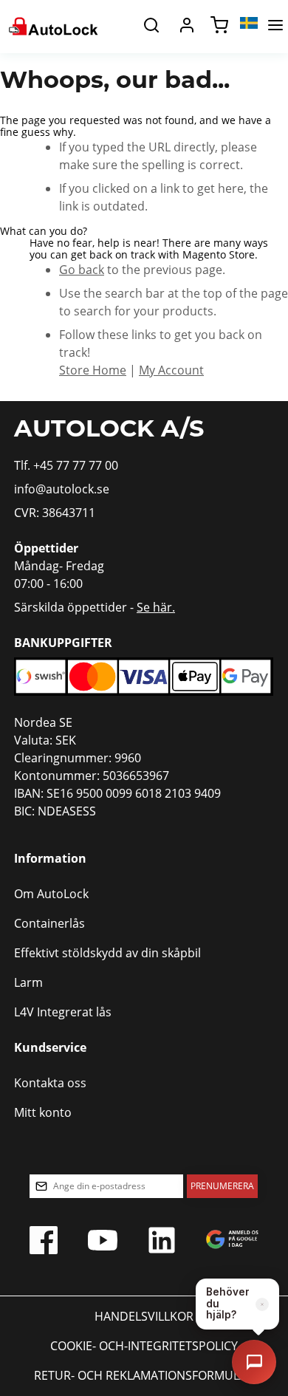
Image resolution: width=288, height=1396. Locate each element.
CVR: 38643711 (54, 512)
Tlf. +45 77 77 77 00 (66, 465)
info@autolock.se (61, 489)
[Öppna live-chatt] (254, 1362)
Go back (81, 269)
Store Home (92, 370)
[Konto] (187, 25)
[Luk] (262, 1304)
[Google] (232, 1244)
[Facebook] (43, 1244)
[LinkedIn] (161, 1244)
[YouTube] (102, 1244)
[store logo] (52, 25)
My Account (171, 370)
